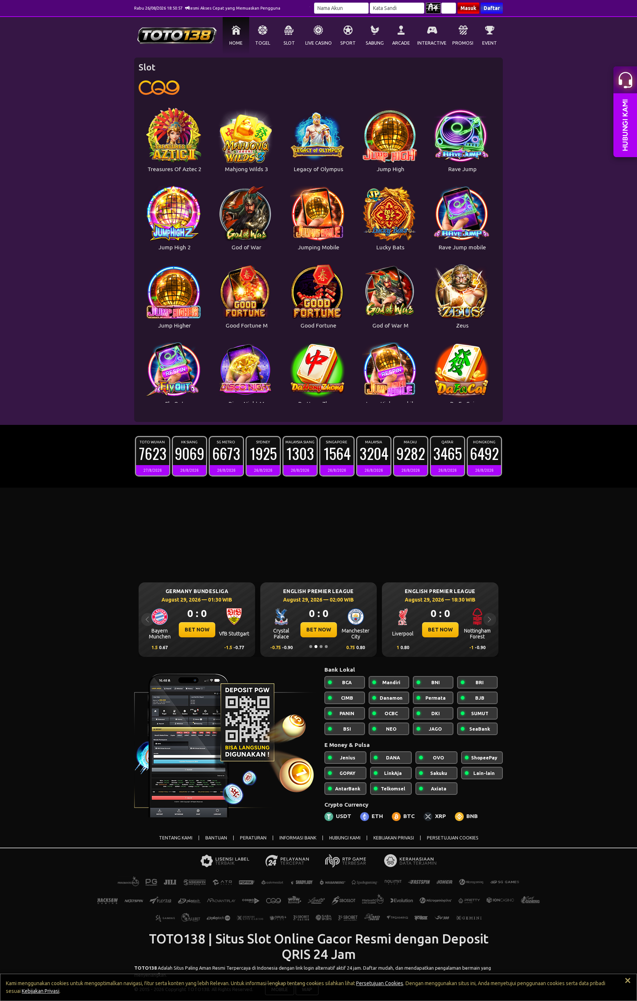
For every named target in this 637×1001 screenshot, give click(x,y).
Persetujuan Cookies (379, 983)
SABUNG (375, 43)
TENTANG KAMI (175, 837)
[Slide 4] (326, 646)
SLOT (289, 43)
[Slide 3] (321, 646)
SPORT (348, 43)
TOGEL (262, 43)
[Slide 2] (315, 646)
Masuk (468, 8)
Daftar (492, 8)
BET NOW (197, 630)
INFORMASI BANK (297, 837)
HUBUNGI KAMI (345, 837)
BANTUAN (216, 837)
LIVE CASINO (318, 43)
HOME (236, 43)
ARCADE (401, 43)
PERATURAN (253, 837)
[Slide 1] (310, 646)
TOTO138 (145, 967)
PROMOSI (462, 43)
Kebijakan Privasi (40, 991)
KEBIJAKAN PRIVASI (393, 837)
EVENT (489, 43)
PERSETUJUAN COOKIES (452, 837)
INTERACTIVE (431, 43)
